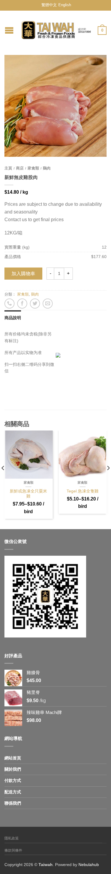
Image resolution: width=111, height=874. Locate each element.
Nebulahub (88, 864)
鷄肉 (47, 168)
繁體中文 (49, 5)
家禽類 (33, 168)
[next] (108, 480)
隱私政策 (11, 838)
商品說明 (12, 317)
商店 (20, 168)
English (64, 5)
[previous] (3, 480)
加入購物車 (23, 273)
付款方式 (12, 780)
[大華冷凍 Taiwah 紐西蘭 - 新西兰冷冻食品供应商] (56, 28)
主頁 (8, 168)
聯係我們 (12, 803)
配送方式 (12, 792)
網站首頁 (12, 758)
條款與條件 (13, 850)
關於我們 (12, 769)
